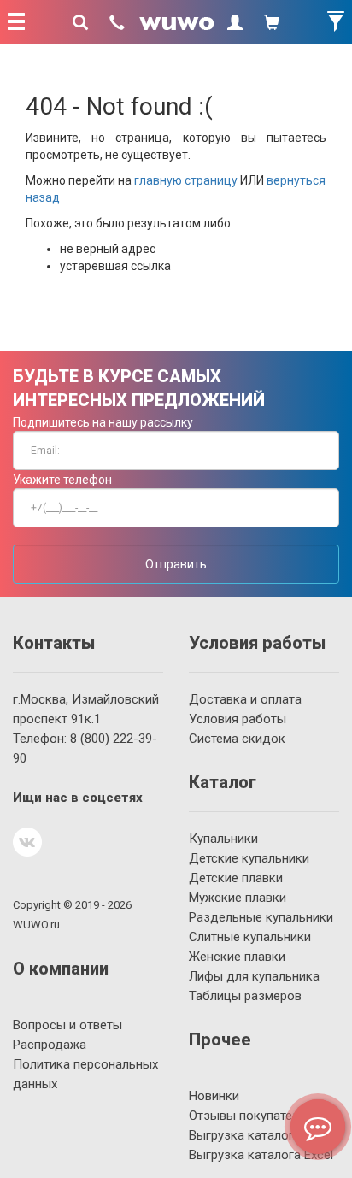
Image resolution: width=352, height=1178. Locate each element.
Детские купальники (249, 858)
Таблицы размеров (245, 996)
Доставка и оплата (245, 699)
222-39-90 (85, 748)
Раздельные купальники (261, 917)
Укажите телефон (62, 479)
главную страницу (186, 180)
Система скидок (237, 738)
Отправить (176, 564)
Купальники (223, 838)
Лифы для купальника (254, 976)
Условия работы (237, 719)
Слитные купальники (250, 937)
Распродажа (49, 1044)
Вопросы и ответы (67, 1025)
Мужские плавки (237, 897)
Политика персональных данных (85, 1074)
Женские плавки (237, 956)
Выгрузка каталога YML (259, 1135)
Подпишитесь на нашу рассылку (103, 422)
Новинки (214, 1096)
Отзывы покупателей (251, 1115)
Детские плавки (236, 878)
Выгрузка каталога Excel (261, 1155)
